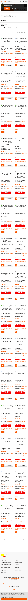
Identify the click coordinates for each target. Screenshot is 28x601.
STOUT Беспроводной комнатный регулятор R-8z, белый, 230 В (7, 215)
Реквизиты (17, 567)
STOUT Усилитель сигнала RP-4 (19, 381)
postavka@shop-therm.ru (14, 580)
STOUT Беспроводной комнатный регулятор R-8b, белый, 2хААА (7, 348)
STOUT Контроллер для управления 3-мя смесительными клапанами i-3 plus (20, 82)
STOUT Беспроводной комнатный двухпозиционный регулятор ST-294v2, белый (20, 315)
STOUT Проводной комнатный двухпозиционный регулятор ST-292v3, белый (6, 315)
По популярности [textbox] (21, 32)
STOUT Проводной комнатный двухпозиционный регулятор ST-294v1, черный (19, 448)
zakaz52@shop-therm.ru (14, 578)
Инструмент (3, 572)
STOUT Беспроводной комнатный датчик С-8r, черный (6, 382)
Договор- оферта (18, 570)
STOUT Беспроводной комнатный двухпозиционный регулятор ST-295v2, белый (20, 248)
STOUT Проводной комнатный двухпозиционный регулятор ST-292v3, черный (6, 482)
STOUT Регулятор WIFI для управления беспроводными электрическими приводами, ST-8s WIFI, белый (20, 182)
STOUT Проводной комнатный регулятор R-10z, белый (7, 415)
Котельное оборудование (6, 562)
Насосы (2, 569)
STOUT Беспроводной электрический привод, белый (6, 115)
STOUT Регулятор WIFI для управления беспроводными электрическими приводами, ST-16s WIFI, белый (20, 282)
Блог (16, 569)
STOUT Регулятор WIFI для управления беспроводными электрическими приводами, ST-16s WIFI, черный (6, 248)
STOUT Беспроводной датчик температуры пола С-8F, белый (7, 48)
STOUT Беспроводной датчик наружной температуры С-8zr (20, 515)
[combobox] (22, 32)
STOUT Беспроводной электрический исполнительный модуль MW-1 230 (20, 48)
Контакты (17, 565)
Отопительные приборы (5, 567)
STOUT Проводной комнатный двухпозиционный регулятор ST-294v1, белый (19, 348)
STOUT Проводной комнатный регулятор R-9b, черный (7, 515)
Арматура (3, 565)
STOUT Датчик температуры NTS (19, 147)
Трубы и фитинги (4, 570)
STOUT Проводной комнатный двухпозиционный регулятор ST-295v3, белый (19, 482)
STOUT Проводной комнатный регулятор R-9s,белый (7, 282)
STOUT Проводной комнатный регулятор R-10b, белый (7, 448)
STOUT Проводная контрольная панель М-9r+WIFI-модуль (6, 182)
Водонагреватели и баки (6, 564)
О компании (17, 564)
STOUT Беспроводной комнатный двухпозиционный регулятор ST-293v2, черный (6, 148)
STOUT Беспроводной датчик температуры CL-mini (7, 82)
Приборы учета (4, 573)
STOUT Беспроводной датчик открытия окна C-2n (21, 215)
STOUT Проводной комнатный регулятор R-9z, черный (20, 415)
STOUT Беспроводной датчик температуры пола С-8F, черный (21, 115)
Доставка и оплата (18, 562)
